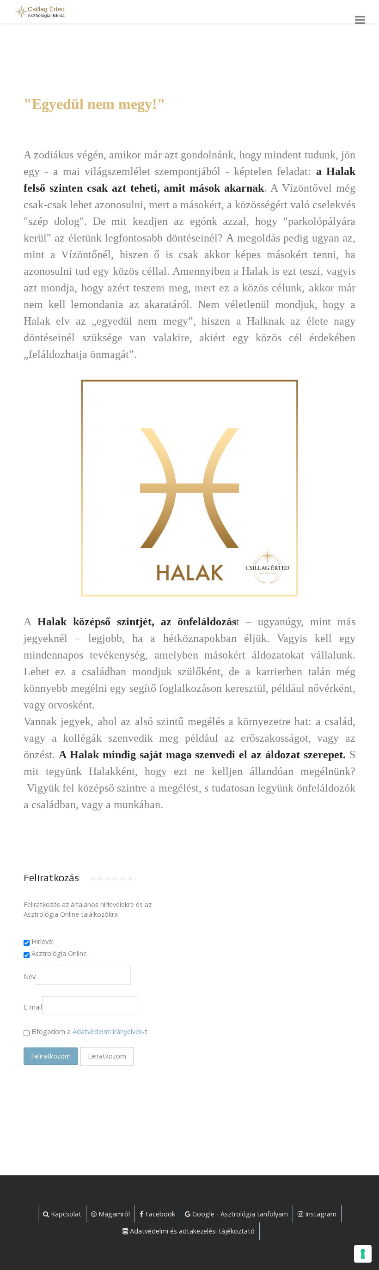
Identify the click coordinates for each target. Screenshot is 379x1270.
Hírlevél (42, 941)
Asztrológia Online (59, 953)
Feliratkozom (51, 1056)
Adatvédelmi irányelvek (107, 1031)
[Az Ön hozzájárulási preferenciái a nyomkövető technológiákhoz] (363, 1254)
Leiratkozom (107, 1056)
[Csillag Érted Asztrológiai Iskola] (38, 11)
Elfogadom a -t (88, 1031)
